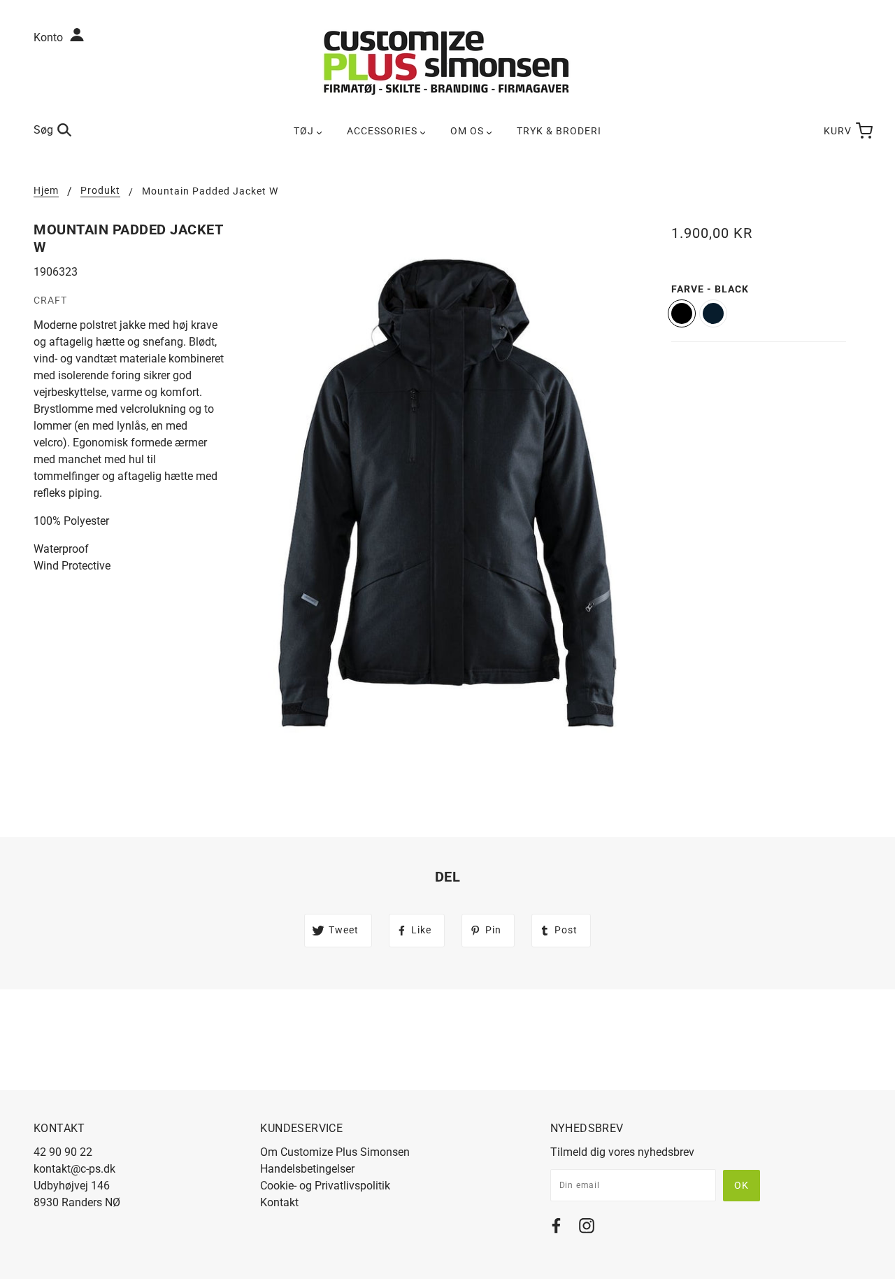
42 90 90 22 (63, 1152)
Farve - (710, 289)
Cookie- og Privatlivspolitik (325, 1185)
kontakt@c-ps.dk (74, 1168)
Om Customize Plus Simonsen (335, 1152)
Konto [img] (50, 37)
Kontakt (279, 1202)
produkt (100, 190)
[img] (556, 1228)
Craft (50, 300)
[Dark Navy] (713, 313)
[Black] (681, 313)
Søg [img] (43, 129)
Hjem (46, 190)
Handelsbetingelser (307, 1168)
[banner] (447, 62)
